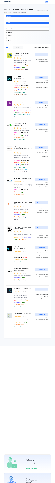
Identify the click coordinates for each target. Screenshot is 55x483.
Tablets (9, 40)
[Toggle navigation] (47, 2)
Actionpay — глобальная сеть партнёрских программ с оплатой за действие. (23, 148)
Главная (6, 12)
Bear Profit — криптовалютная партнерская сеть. (22, 228)
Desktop (10, 35)
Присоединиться (41, 54)
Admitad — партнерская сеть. (22, 102)
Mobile (9, 38)
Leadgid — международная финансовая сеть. (21, 269)
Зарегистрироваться (32, 468)
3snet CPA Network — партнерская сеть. (20, 77)
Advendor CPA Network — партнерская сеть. (21, 54)
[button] (18, 47)
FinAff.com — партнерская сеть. (23, 178)
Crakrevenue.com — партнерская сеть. (20, 124)
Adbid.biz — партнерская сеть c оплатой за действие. (23, 247)
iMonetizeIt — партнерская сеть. (23, 288)
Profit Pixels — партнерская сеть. (23, 313)
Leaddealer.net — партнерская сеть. (23, 202)
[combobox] (27, 17)
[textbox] (6, 18)
